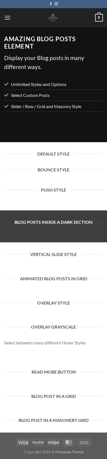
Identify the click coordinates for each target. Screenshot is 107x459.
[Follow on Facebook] (50, 4)
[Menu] (7, 17)
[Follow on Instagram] (56, 4)
